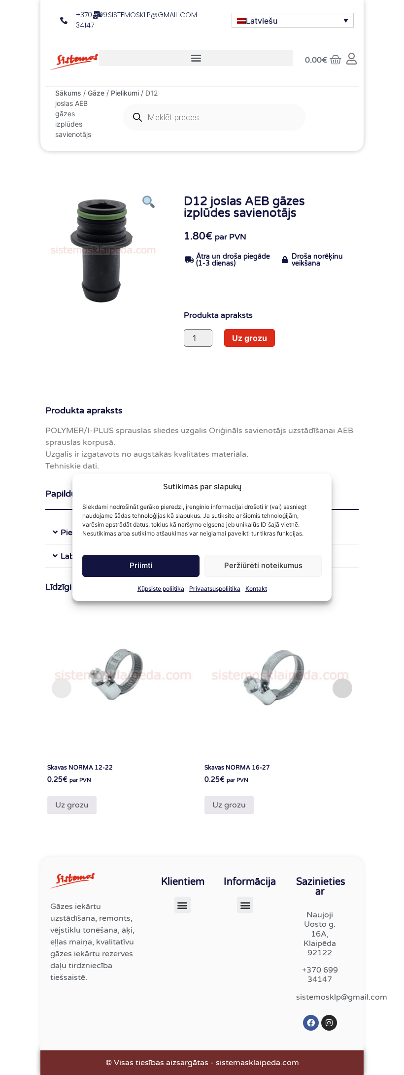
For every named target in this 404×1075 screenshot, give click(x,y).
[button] (196, 58)
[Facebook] (311, 1023)
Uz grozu (249, 338)
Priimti (141, 565)
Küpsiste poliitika (160, 588)
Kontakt (256, 588)
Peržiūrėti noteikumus (263, 565)
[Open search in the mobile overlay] (214, 117)
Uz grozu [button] (72, 805)
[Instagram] (329, 1023)
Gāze (96, 93)
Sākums (68, 93)
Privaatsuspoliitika (214, 588)
